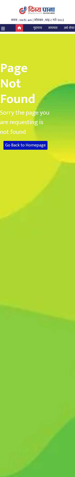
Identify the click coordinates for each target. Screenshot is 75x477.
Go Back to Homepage (25, 145)
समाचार (53, 28)
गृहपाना (37, 28)
